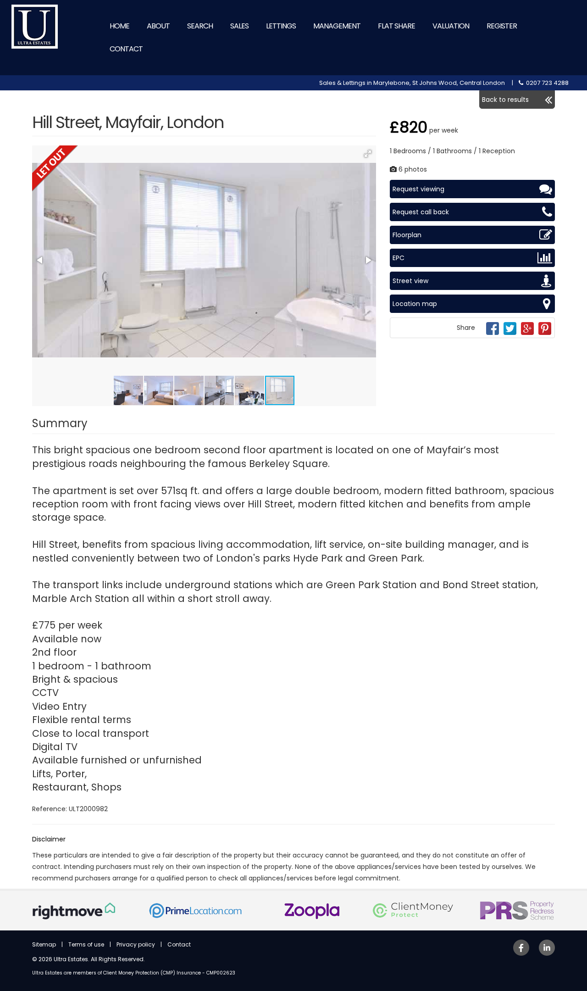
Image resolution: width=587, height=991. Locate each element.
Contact (126, 49)
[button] (367, 153)
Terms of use (86, 944)
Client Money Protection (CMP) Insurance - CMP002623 (169, 972)
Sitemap (44, 944)
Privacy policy (135, 944)
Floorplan (407, 234)
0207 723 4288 (546, 82)
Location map (415, 303)
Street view (410, 280)
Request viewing (418, 189)
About (158, 26)
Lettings (281, 26)
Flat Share (396, 26)
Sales (239, 26)
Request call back (421, 212)
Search (200, 26)
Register (502, 26)
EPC (398, 257)
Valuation (450, 26)
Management (336, 26)
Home (119, 26)
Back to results (505, 99)
